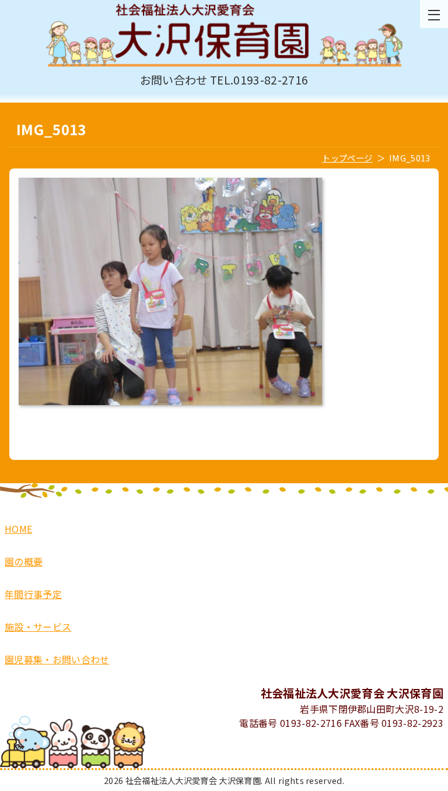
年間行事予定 (33, 594)
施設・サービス (38, 627)
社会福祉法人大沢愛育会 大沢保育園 (224, 36)
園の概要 (24, 561)
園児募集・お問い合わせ (57, 659)
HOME (18, 529)
